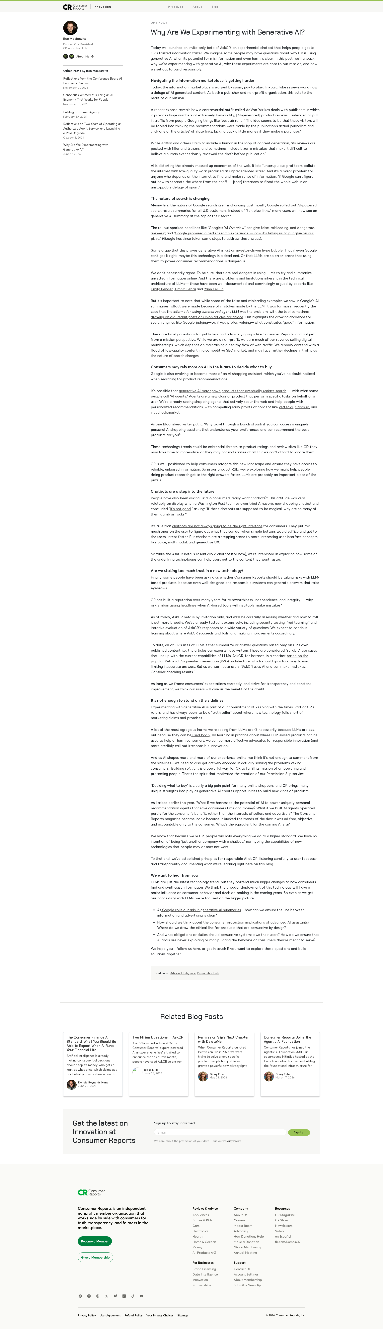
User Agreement (110, 1315)
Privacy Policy (232, 1141)
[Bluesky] (115, 1296)
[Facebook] (80, 1296)
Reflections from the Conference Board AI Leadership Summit (92, 81)
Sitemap (182, 1315)
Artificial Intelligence (183, 973)
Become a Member (95, 1241)
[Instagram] (89, 1296)
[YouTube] (141, 1296)
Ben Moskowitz (75, 39)
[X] (106, 1296)
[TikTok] (132, 1296)
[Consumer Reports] (75, 6)
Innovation (102, 7)
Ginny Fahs (217, 1074)
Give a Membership (95, 1257)
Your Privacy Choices (159, 1315)
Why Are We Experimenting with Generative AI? (85, 147)
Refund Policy (133, 1315)
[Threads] (97, 1296)
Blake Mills (151, 1069)
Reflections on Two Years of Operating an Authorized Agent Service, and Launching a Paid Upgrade (92, 128)
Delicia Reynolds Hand (93, 1082)
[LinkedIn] (124, 1296)
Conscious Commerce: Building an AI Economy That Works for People (88, 97)
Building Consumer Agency (81, 112)
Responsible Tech (208, 973)
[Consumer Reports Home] (93, 1192)
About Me (82, 56)
